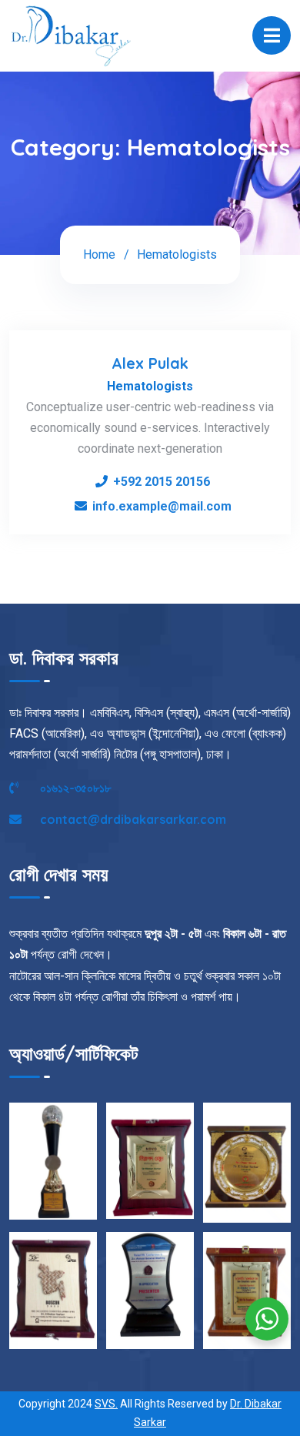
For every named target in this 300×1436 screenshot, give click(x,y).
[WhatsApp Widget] (266, 1319)
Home (99, 254)
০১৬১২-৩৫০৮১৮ (74, 787)
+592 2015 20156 (161, 481)
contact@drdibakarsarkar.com (131, 819)
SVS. (106, 1404)
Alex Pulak (150, 363)
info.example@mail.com (162, 506)
